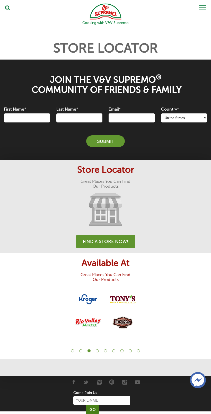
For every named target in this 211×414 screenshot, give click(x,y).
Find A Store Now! (105, 241)
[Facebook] (73, 382)
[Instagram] (99, 382)
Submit (105, 141)
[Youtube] (137, 382)
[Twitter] (86, 382)
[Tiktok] (124, 382)
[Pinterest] (112, 382)
